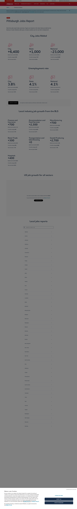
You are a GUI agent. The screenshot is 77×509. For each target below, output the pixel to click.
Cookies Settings (59, 495)
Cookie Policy (27, 501)
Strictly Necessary (58, 502)
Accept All (58, 499)
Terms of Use (9, 505)
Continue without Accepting (71, 489)
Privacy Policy (35, 501)
